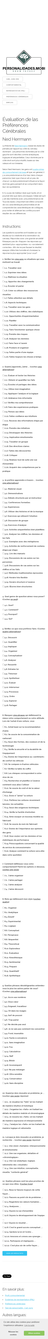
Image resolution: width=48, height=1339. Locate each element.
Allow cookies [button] (34, 1333)
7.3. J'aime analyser (13, 885)
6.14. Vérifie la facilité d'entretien (19, 812)
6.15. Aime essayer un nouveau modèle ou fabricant (22, 819)
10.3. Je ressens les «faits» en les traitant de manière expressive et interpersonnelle (22, 1119)
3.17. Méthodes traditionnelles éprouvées (23, 573)
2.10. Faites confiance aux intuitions (20, 416)
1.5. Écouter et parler (14, 286)
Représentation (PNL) (15, 91)
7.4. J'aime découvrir (14, 889)
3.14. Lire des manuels (14, 553)
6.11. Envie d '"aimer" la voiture (18, 796)
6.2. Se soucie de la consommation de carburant (21, 736)
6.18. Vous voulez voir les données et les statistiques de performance (22, 838)
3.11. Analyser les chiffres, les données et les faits (22, 536)
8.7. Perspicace (11, 935)
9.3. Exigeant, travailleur (15, 1006)
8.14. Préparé (10, 967)
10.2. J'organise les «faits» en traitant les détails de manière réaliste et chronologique (23, 1111)
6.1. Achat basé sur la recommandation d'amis (21, 729)
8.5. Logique (10, 926)
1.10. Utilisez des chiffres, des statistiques (23, 312)
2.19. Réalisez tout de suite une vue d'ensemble (19, 462)
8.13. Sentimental (12, 962)
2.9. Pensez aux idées (14, 412)
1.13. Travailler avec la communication (22, 325)
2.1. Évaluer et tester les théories (19, 375)
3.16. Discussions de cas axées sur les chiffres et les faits (20, 567)
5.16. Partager (10, 705)
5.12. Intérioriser (11, 687)
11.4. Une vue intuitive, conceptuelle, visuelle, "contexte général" (20, 1170)
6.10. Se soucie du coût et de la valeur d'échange (21, 790)
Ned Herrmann (21, 146)
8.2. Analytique (11, 912)
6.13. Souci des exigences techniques (21, 808)
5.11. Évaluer (10, 683)
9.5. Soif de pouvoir (13, 1015)
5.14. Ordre (9, 696)
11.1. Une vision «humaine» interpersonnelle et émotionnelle (23, 1148)
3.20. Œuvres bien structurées (18, 586)
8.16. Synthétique (12, 976)
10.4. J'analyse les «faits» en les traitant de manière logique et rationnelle (23, 1126)
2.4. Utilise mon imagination (17, 389)
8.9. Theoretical (11, 944)
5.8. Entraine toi (11, 669)
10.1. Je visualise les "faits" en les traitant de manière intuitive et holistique (22, 1104)
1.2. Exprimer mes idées (15, 272)
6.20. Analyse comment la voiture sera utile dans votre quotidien (23, 853)
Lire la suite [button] (29, 1325)
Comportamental (14, 85)
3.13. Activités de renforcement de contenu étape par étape (23, 548)
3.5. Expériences (11, 507)
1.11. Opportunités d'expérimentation (21, 316)
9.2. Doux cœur (11, 1002)
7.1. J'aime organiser (13, 875)
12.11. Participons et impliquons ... (20, 1241)
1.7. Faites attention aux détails (18, 298)
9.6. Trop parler (11, 1020)
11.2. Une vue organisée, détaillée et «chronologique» (20, 1155)
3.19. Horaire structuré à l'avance (19, 582)
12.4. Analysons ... (12, 1206)
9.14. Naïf (8, 1056)
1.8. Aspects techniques (15, 302)
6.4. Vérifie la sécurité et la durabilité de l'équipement (21, 751)
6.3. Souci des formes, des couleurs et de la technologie (23, 744)
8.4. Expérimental (12, 921)
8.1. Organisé (10, 908)
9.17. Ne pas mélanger (14, 1070)
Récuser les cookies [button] (13, 1333)
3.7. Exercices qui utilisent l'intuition (20, 516)
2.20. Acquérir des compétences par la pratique (21, 469)
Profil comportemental (15, 1295)
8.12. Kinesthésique (13, 957)
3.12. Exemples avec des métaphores (21, 542)
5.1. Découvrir (10, 637)
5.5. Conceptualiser (13, 656)
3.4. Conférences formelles (17, 502)
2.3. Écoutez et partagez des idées (20, 384)
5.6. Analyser (10, 660)
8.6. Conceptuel (11, 930)
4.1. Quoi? (8, 605)
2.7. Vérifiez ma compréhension (18, 403)
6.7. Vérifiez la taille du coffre (17, 769)
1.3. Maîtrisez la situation (15, 277)
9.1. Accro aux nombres (15, 997)
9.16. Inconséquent (13, 1065)
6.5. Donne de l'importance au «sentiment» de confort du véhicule (23, 759)
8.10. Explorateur (12, 948)
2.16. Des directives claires (16, 446)
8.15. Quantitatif (11, 971)
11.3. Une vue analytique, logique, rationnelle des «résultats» (18, 1163)
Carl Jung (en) (12, 79)
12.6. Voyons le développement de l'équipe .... (23, 1217)
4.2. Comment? (11, 610)
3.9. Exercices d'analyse (15, 525)
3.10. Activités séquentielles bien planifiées (24, 530)
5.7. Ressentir (10, 665)
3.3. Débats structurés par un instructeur (22, 498)
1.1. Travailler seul (12, 268)
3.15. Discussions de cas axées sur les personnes (20, 560)
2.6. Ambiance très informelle (18, 398)
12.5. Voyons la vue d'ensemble (18, 1211)
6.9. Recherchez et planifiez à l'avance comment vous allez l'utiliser (21, 783)
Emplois (9, 102)
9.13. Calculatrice (12, 1051)
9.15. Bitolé (9, 1061)
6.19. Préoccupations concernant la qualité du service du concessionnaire (23, 845)
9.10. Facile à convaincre (15, 1038)
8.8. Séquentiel (11, 939)
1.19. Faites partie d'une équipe (18, 352)
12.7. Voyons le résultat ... (16, 1223)
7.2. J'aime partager (13, 880)
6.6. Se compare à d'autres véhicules (21, 764)
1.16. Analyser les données (16, 339)
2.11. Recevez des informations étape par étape (22, 423)
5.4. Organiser (10, 651)
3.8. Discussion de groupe (16, 520)
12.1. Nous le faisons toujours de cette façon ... (21, 1192)
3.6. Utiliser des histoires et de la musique (23, 511)
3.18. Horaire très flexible (16, 577)
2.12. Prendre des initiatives (17, 428)
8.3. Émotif (9, 917)
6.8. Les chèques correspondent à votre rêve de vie (21, 775)
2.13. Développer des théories (18, 433)
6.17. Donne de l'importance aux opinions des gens (22, 831)
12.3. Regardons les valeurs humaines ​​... (22, 1202)
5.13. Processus (11, 692)
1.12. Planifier (10, 321)
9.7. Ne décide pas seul (15, 1024)
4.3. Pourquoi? (10, 614)
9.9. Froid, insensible (14, 1033)
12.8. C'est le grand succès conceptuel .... (23, 1227)
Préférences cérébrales (17, 97)
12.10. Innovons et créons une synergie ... (23, 1236)
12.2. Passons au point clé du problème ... (23, 1197)
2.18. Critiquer (10, 455)
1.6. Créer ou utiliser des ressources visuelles (20, 293)
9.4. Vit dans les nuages (15, 1011)
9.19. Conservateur (13, 1079)
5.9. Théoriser (10, 674)
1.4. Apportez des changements (19, 281)
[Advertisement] (24, 26)
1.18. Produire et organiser (16, 348)
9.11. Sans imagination (14, 1042)
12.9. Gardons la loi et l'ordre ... (18, 1232)
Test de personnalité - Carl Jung (19, 1308)
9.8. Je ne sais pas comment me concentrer (24, 1029)
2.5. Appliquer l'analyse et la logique (21, 394)
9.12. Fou (8, 1047)
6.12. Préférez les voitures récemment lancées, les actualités (21, 802)
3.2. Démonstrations (13, 493)
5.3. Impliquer (10, 646)
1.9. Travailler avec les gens (17, 307)
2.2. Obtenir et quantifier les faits (19, 380)
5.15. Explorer (10, 701)
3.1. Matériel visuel (13, 489)
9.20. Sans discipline (13, 1083)
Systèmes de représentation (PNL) (19, 1300)
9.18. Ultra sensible (13, 1074)
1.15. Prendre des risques (16, 334)
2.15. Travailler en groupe (16, 442)
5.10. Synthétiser (12, 678)
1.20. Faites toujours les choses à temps (22, 357)
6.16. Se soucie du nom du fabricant (20, 824)
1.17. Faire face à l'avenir (15, 343)
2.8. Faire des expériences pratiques (21, 407)
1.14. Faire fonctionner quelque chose (22, 330)
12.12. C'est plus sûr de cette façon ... (21, 1245)
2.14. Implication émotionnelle (18, 437)
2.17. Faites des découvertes (17, 451)
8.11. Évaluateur (11, 953)
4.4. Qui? (8, 619)
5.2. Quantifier (10, 642)
